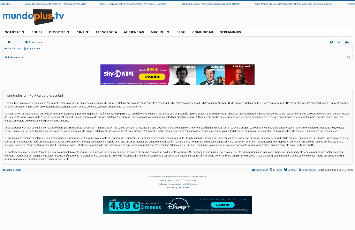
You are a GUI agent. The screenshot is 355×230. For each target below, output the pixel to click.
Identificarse (14, 48)
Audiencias (134, 32)
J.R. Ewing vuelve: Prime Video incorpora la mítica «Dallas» (208, 4)
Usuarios (34, 42)
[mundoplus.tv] (33, 17)
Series (37, 32)
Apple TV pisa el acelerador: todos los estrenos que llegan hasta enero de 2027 (291, 4)
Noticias (12, 32)
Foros (15, 42)
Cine (80, 32)
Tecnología (106, 32)
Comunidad (202, 32)
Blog (180, 32)
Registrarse (33, 48)
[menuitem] (331, 42)
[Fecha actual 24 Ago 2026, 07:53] (348, 57)
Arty (170, 180)
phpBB (169, 176)
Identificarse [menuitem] (340, 42)
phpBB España (190, 184)
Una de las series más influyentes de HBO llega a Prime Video (52, 4)
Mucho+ (158, 32)
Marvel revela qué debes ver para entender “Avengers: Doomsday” (131, 4)
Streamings (230, 32)
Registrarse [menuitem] (347, 42)
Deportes (57, 32)
